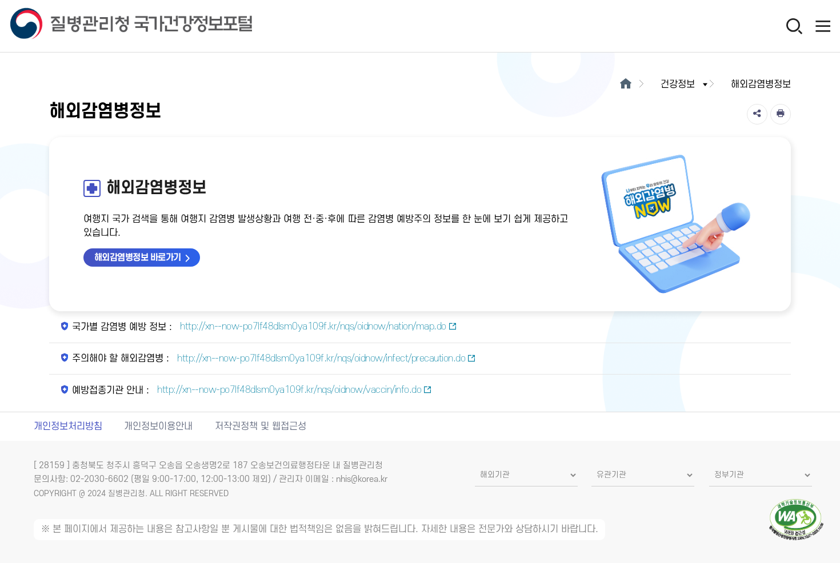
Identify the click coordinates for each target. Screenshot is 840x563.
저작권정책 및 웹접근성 (260, 426)
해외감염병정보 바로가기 (137, 257)
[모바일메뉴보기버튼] (822, 26)
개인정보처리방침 (68, 426)
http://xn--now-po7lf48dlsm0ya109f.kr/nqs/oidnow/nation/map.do (312, 326)
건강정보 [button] (678, 84)
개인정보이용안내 (158, 426)
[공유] (757, 114)
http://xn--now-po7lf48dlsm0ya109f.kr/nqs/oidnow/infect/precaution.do (320, 358)
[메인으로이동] (625, 84)
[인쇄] (780, 114)
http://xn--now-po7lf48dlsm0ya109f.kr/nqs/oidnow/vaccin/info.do (288, 390)
